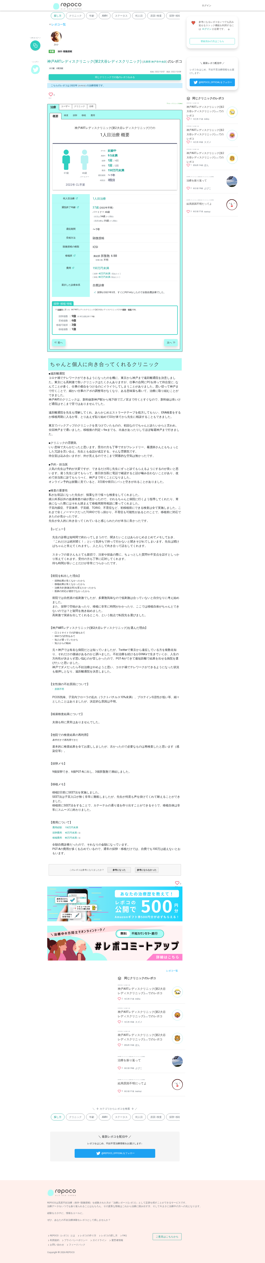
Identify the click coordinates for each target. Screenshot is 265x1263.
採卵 (75, 115)
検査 (66, 115)
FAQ (124, 1235)
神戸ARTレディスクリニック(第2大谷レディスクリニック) (94, 61)
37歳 (96, 207)
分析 (91, 106)
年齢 (91, 15)
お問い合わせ (57, 1245)
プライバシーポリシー (76, 1240)
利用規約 (54, 1240)
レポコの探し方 (109, 1235)
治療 (53, 107)
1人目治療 (99, 198)
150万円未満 (116, 170)
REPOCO (70, 1252)
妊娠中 (112, 150)
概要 (55, 116)
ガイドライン (99, 1240)
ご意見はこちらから (167, 1236)
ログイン (206, 5)
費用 (93, 115)
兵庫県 (147, 61)
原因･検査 (156, 15)
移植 (84, 115)
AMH (104, 15)
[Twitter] (35, 69)
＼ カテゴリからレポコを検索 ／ (114, 1108)
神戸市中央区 (158, 61)
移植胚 (68, 255)
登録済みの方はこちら (212, 41)
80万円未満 (104, 277)
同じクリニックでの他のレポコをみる (115, 77)
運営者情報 (117, 1240)
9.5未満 (113, 155)
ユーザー (65, 106)
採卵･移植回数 (177, 15)
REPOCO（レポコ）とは (62, 1235)
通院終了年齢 (69, 207)
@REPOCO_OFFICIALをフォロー (118, 1153)
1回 (110, 160)
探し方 (57, 15)
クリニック (75, 15)
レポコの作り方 (88, 1235)
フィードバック (77, 1245)
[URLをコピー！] (35, 45)
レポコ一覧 (58, 24)
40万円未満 (104, 273)
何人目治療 (69, 198)
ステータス (121, 15)
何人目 (139, 15)
